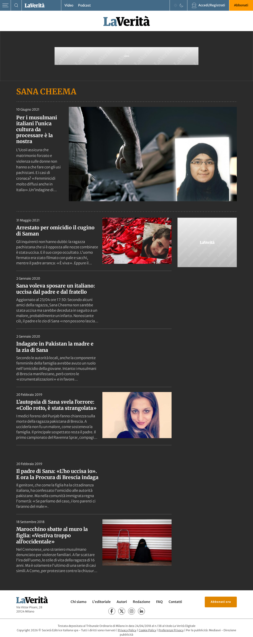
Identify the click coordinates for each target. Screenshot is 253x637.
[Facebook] (111, 611)
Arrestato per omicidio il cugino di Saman (55, 230)
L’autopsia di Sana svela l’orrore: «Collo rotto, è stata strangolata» (56, 405)
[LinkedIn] (141, 611)
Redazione (141, 602)
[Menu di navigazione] (5, 5)
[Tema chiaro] (175, 5)
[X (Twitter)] (121, 611)
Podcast (84, 5)
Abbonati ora (221, 602)
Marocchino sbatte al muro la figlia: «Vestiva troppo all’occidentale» (52, 535)
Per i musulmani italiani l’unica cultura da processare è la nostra (36, 129)
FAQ (159, 602)
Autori (122, 602)
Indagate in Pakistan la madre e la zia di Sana (54, 347)
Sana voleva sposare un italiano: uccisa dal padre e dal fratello (55, 289)
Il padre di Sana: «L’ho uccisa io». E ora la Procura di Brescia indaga (57, 474)
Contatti (175, 602)
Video (68, 5)
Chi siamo (78, 602)
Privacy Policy (127, 630)
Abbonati (241, 5)
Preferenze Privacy (171, 630)
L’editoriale (101, 602)
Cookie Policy (147, 630)
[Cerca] (16, 5)
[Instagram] (131, 611)
